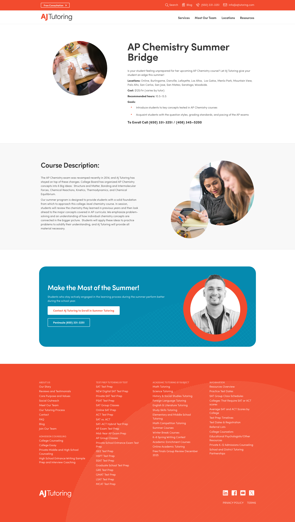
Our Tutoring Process (52, 410)
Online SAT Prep (106, 410)
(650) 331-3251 (210, 5)
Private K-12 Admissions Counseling (231, 445)
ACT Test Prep (104, 414)
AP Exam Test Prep (107, 428)
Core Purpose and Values (54, 396)
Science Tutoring (163, 391)
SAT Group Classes (107, 405)
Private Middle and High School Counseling (59, 451)
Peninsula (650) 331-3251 (69, 322)
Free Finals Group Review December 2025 (175, 453)
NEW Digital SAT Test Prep (112, 391)
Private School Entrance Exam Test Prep (117, 444)
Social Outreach (49, 400)
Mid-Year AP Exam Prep (111, 433)
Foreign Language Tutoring (169, 400)
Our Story (45, 386)
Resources (247, 18)
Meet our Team (205, 18)
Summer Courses (163, 428)
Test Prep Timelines (221, 418)
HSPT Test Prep (105, 456)
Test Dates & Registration (225, 422)
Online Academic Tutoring (169, 446)
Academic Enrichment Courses (171, 442)
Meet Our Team (49, 405)
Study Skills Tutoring (165, 410)
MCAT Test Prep (106, 484)
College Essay (47, 445)
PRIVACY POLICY (233, 503)
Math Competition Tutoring (169, 423)
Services (184, 18)
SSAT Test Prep (105, 460)
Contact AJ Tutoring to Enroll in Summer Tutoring (83, 310)
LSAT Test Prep (105, 479)
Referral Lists (217, 427)
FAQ (41, 419)
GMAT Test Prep (106, 474)
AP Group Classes (107, 438)
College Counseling (51, 440)
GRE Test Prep (104, 470)
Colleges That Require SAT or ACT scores (230, 402)
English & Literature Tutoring (170, 405)
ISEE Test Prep (104, 451)
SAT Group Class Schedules (226, 396)
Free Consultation (53, 5)
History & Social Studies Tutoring (172, 396)
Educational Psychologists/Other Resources (229, 438)
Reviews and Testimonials (55, 391)
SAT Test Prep (104, 386)
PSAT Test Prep (105, 400)
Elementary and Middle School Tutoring (172, 416)
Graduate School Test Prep (112, 465)
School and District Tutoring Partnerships (226, 451)
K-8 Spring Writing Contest (169, 437)
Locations (228, 18)
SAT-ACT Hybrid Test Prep (112, 424)
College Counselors (221, 432)
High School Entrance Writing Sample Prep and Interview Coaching (62, 460)
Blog (189, 5)
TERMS (251, 503)
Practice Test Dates (221, 391)
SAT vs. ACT (103, 419)
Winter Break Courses (166, 432)
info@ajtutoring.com (241, 5)
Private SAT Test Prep (109, 396)
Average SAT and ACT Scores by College (229, 411)
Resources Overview (222, 386)
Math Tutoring (161, 386)
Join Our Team (48, 428)
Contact (44, 414)
